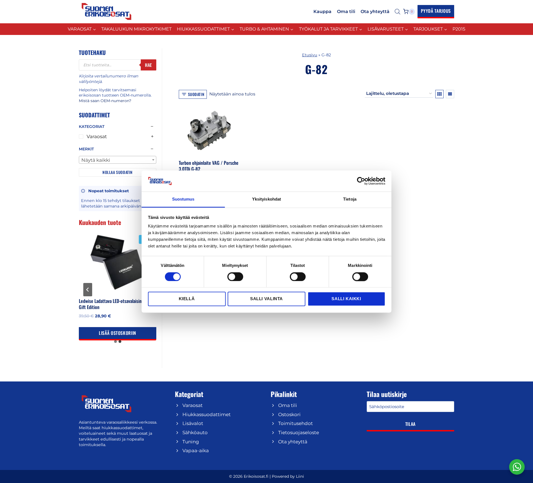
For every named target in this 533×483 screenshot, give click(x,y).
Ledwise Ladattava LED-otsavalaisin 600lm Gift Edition (117, 303)
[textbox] (117, 160)
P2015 (458, 29)
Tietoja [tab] (349, 199)
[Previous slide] (87, 289)
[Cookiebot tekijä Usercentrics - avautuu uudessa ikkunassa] (361, 181)
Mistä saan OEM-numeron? (105, 100)
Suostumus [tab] (183, 199)
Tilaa (410, 424)
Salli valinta (266, 299)
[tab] (115, 341)
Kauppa (322, 11)
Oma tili (346, 11)
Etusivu (309, 54)
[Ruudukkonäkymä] (439, 94)
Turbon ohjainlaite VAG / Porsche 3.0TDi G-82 (208, 165)
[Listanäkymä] (450, 94)
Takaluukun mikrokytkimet (136, 29)
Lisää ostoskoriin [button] (117, 333)
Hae (148, 65)
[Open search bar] (397, 11)
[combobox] (117, 160)
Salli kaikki (346, 299)
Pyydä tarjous (436, 10)
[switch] (235, 276)
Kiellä (187, 299)
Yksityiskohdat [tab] (266, 199)
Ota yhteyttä (375, 11)
